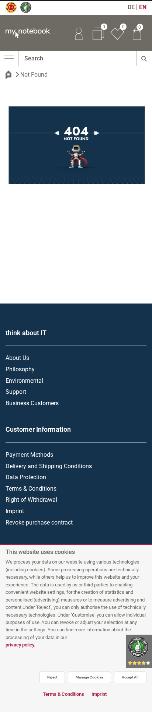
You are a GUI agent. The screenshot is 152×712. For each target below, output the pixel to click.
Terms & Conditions (31, 488)
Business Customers (32, 403)
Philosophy (20, 369)
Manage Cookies (89, 677)
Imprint (15, 511)
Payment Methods (29, 454)
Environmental (24, 380)
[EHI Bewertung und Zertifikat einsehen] (14, 11)
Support (16, 391)
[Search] (144, 58)
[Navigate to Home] (8, 75)
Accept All (130, 677)
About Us (17, 357)
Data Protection (26, 477)
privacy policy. (20, 645)
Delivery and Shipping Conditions (49, 466)
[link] (78, 33)
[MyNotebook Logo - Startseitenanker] (25, 32)
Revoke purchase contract (39, 522)
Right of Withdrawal (31, 499)
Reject (52, 677)
